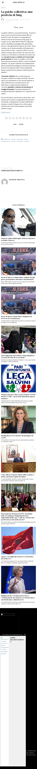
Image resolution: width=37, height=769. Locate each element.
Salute (3, 7)
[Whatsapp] (23, 118)
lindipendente (5, 112)
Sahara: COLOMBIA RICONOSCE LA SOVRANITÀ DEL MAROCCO (17, 558)
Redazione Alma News (17, 180)
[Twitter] (13, 118)
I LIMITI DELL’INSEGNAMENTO (12, 170)
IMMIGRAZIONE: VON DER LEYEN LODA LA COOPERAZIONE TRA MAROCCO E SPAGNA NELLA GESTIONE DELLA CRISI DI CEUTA (18, 598)
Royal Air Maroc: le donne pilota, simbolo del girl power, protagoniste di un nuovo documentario (18, 278)
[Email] (30, 118)
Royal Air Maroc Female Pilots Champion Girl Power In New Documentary (16, 318)
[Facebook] (6, 118)
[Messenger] (10, 118)
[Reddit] (27, 118)
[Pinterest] (17, 118)
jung (15, 124)
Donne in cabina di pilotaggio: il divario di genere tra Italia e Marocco (18, 239)
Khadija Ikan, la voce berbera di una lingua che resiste (17, 437)
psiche (21, 124)
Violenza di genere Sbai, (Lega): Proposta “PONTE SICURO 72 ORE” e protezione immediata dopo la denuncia (18, 397)
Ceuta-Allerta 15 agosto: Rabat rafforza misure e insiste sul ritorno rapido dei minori (18, 476)
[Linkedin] (20, 118)
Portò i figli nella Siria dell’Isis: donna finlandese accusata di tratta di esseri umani (18, 357)
